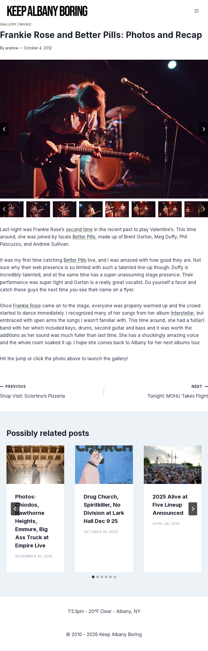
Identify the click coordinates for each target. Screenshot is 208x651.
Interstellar (182, 313)
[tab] (93, 577)
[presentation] (35, 464)
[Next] (192, 508)
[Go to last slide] (4, 129)
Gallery (8, 24)
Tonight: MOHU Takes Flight (177, 391)
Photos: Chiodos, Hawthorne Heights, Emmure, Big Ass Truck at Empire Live (32, 521)
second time (79, 229)
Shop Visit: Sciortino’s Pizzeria (32, 391)
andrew (11, 48)
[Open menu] (196, 11)
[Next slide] (203, 129)
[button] (12, 209)
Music (26, 24)
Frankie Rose (27, 305)
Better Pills (84, 237)
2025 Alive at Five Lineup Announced (170, 504)
